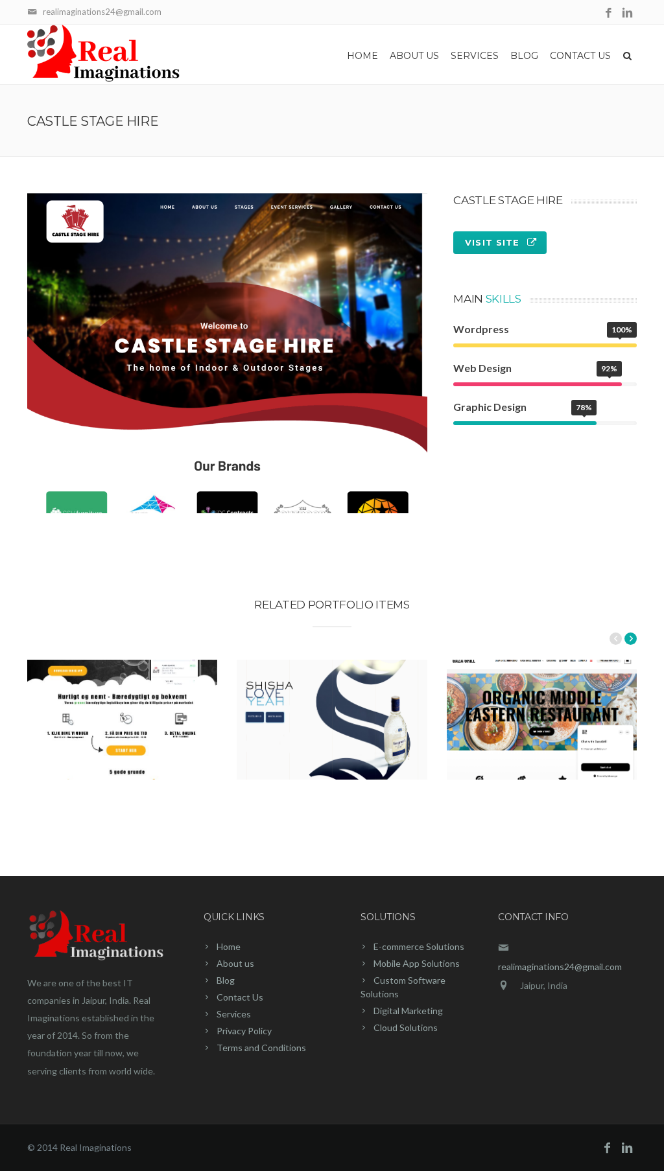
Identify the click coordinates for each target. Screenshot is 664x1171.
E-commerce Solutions (419, 946)
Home (362, 56)
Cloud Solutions (406, 1027)
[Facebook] (608, 13)
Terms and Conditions (261, 1047)
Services (475, 56)
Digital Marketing (408, 1010)
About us (235, 963)
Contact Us (580, 56)
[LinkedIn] (627, 13)
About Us (414, 56)
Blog (524, 56)
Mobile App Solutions (417, 963)
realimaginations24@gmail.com (560, 966)
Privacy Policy (244, 1030)
